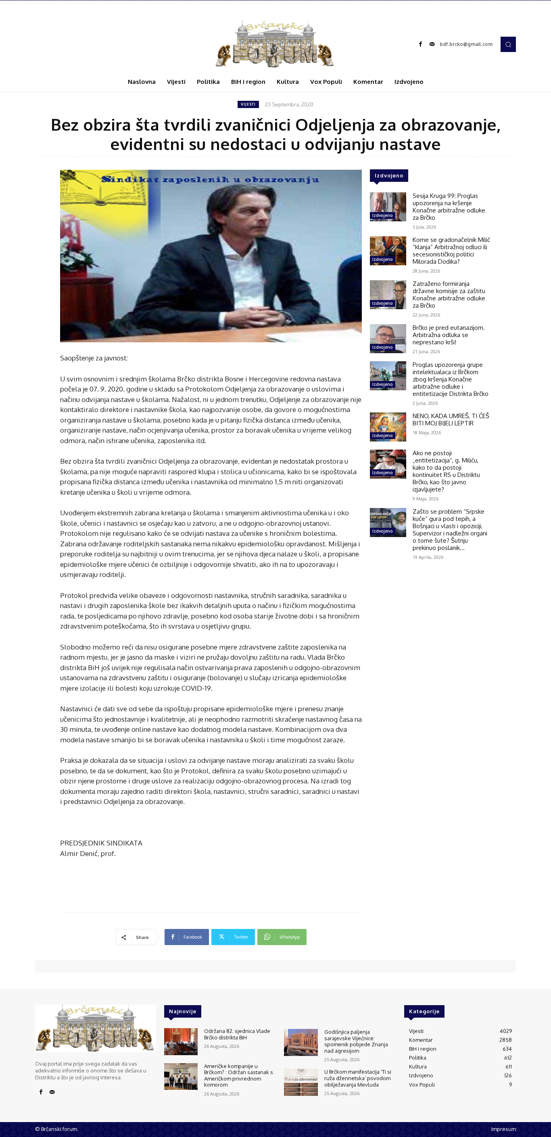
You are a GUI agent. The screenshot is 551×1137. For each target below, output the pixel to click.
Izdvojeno (382, 215)
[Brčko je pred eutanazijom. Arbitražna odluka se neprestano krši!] (388, 338)
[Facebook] (420, 44)
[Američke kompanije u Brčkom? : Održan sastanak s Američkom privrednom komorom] (181, 1076)
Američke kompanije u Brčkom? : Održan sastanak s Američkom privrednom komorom (238, 1075)
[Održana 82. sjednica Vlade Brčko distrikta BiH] (181, 1041)
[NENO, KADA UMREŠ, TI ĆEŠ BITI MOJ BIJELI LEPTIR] (388, 426)
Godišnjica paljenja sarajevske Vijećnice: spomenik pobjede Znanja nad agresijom (356, 1041)
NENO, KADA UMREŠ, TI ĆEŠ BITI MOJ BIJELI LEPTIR (451, 419)
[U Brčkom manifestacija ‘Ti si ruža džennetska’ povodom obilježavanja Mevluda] (300, 1082)
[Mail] (432, 44)
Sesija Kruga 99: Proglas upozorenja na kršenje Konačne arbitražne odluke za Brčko (449, 206)
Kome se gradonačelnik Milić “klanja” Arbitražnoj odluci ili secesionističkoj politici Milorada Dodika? (451, 250)
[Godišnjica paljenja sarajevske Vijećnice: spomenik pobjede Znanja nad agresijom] (300, 1042)
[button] (508, 44)
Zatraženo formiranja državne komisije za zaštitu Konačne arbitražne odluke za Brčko (449, 294)
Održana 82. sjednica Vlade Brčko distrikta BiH (237, 1034)
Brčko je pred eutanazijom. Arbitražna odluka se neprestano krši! (449, 335)
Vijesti (248, 104)
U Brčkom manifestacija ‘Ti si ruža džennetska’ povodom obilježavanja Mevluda (357, 1077)
